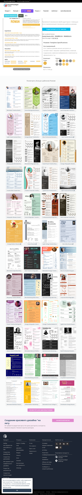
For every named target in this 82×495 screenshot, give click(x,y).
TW (55, 38)
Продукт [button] (7, 11)
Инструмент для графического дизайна (8, 463)
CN (57, 38)
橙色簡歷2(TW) (59, 36)
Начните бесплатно (63, 420)
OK (17, 490)
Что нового (32, 446)
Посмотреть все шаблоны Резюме (41, 410)
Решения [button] (45, 11)
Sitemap (18, 468)
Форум (18, 452)
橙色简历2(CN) (67, 36)
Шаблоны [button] (54, 11)
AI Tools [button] (26, 11)
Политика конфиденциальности (60, 492)
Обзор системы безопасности (47, 494)
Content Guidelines (33, 494)
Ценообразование (66, 11)
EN (53, 38)
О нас (31, 443)
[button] (16, 10)
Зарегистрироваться (11, 15)
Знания (18, 460)
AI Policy (44, 450)
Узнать (18, 455)
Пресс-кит (32, 448)
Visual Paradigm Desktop (23, 1)
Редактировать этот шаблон (56, 29)
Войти (21, 15)
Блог (17, 458)
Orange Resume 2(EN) (48, 36)
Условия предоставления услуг (47, 445)
